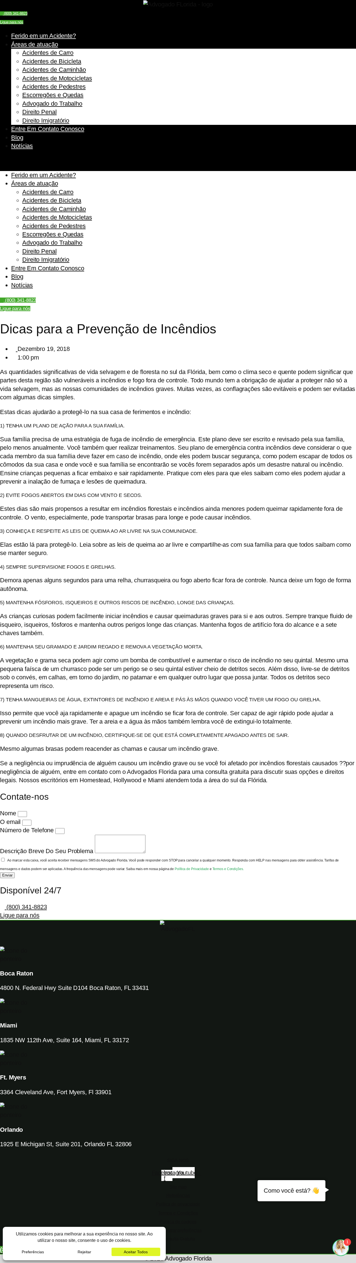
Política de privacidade (178, 1204)
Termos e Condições (178, 1213)
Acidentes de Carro (47, 52)
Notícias (22, 145)
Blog (17, 137)
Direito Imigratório (45, 120)
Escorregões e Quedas (52, 94)
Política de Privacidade (192, 869)
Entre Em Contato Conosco (47, 128)
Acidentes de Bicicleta (51, 61)
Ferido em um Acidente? (43, 35)
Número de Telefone (27, 830)
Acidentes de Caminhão (54, 69)
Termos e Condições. (228, 869)
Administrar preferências (178, 1230)
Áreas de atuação (34, 44)
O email (11, 821)
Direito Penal (39, 111)
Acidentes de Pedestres (54, 86)
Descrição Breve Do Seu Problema (47, 851)
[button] (178, 160)
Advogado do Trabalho (52, 103)
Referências (178, 1195)
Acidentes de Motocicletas (57, 78)
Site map (178, 1187)
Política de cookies (178, 1221)
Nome (9, 813)
